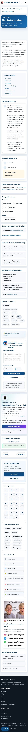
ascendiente (13, 230)
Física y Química (17, 536)
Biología (7, 532)
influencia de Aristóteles (10, 309)
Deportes (7, 536)
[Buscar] (20, 2)
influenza (5, 317)
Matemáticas (17, 540)
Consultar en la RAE (11, 294)
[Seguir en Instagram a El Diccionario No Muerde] (14, 611)
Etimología (8, 80)
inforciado (6, 324)
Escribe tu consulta (8, 350)
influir (17, 106)
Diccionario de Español (8, 9)
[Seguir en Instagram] (14, 635)
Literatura (7, 540)
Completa (9, 369)
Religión (7, 548)
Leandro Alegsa (11, 189)
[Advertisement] (14, 33)
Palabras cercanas (10, 91)
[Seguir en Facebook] (14, 638)
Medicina (7, 544)
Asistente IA (8, 93)
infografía (14, 321)
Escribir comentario (14, 441)
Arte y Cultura (17, 528)
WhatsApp (3, 699)
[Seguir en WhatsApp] (14, 642)
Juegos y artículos (6, 716)
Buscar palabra (14, 474)
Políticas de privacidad (11, 728)
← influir (5, 454)
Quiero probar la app (14, 426)
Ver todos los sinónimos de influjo (11, 235)
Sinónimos (8, 83)
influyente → (21, 454)
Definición (8, 78)
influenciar (6, 313)
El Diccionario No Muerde (8, 704)
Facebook (3, 691)
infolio (22, 321)
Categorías (19, 9)
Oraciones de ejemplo (11, 86)
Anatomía (7, 528)
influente (14, 313)
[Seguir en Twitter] (14, 645)
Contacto (3, 711)
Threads (3, 701)
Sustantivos (5, 11)
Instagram (3, 694)
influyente (6, 321)
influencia (20, 230)
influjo (12, 11)
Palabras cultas (17, 544)
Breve (18, 369)
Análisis (7, 88)
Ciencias (14, 532)
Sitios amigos (4, 718)
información (15, 324)
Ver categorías (14, 478)
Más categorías (16, 548)
